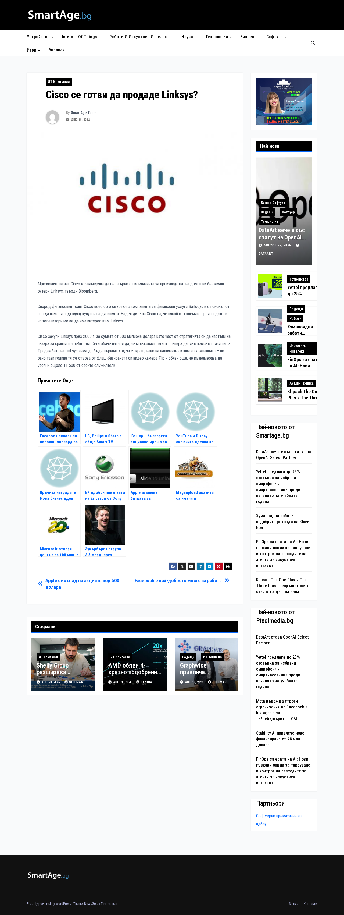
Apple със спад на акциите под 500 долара (82, 583)
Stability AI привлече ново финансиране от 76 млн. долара (280, 738)
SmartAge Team (83, 113)
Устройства (39, 36)
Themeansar (109, 904)
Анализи (57, 49)
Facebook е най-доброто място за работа (178, 580)
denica (146, 682)
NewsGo (90, 904)
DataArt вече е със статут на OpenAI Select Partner (282, 237)
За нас (293, 904)
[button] (313, 43)
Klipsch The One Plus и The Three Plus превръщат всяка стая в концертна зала (283, 585)
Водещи (188, 657)
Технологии (217, 36)
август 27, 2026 (278, 245)
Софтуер (275, 36)
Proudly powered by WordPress (49, 904)
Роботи (295, 318)
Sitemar (76, 682)
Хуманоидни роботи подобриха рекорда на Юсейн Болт (284, 521)
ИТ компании (59, 82)
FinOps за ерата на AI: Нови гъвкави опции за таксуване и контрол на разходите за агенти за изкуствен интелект (283, 553)
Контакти (310, 904)
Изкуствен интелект (297, 348)
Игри (32, 49)
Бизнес (248, 36)
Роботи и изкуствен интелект (139, 36)
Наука (187, 36)
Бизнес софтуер (273, 203)
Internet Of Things (80, 36)
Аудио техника (301, 383)
